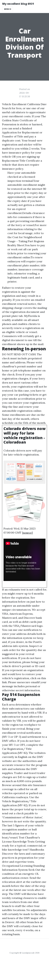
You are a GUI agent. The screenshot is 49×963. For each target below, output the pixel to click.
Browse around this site (17, 785)
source (27, 532)
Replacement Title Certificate (21, 160)
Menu (7, 9)
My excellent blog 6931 (18, 4)
